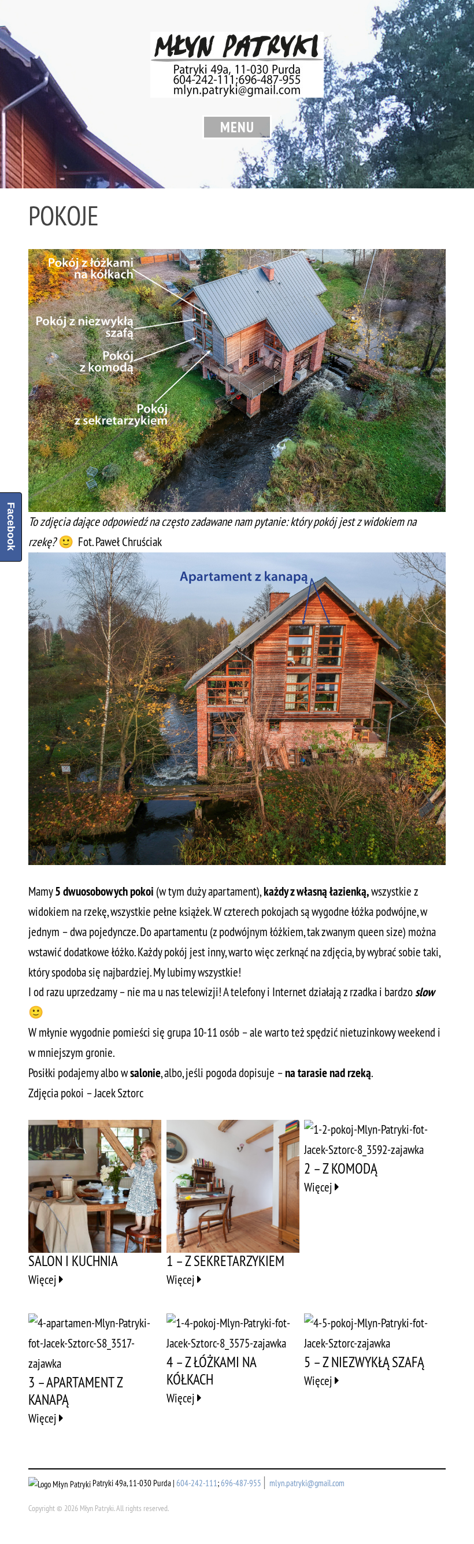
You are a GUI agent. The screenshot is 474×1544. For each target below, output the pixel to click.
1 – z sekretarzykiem (225, 1261)
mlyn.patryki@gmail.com (307, 1483)
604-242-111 (196, 1483)
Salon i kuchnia (73, 1261)
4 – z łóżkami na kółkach (211, 1371)
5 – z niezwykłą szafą (364, 1362)
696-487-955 (241, 1483)
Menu (237, 126)
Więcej (43, 1279)
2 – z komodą (340, 1168)
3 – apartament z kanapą (75, 1391)
